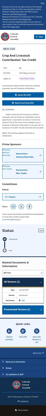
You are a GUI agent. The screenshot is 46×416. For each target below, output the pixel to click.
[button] (23, 361)
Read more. (22, 14)
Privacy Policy (23, 410)
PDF (23, 300)
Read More (27, 19)
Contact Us (24, 401)
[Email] (13, 206)
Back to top (37, 353)
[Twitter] (21, 206)
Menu (40, 37)
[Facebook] (29, 206)
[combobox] (23, 272)
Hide (42, 3)
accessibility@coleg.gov (11, 219)
